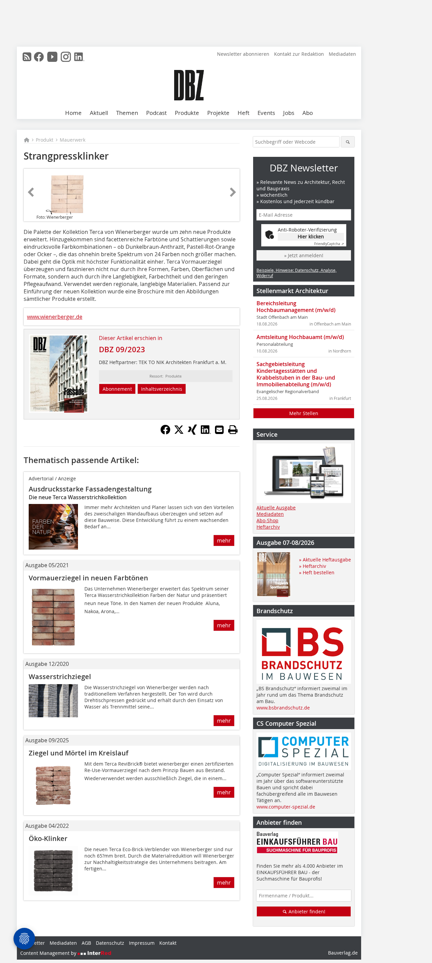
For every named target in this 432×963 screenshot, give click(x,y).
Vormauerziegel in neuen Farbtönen (88, 577)
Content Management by (49, 953)
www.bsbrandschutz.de (283, 707)
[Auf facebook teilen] (165, 432)
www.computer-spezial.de (285, 806)
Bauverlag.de (343, 952)
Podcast (156, 113)
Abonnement (117, 389)
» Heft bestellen (316, 572)
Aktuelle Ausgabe (276, 507)
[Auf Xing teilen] (192, 432)
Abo (307, 113)
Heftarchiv (268, 527)
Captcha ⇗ (329, 244)
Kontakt (168, 943)
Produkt (44, 140)
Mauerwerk (72, 140)
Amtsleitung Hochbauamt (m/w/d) (300, 337)
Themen (127, 113)
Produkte (187, 113)
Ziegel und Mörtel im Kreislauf (78, 752)
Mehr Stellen (303, 413)
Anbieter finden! (306, 911)
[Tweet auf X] (179, 432)
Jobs (288, 113)
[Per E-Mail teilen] (219, 429)
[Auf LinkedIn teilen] (206, 432)
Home (73, 113)
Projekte (218, 113)
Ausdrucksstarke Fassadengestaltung (90, 488)
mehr (224, 540)
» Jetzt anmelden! (303, 255)
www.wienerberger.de (54, 316)
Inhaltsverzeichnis (161, 389)
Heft (243, 113)
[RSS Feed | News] (27, 57)
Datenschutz (110, 943)
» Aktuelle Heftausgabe (325, 559)
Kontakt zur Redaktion (299, 54)
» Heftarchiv (312, 566)
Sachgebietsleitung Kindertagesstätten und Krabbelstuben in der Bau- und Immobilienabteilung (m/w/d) (295, 374)
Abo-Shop (267, 520)
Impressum (142, 943)
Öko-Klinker (48, 838)
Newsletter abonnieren (243, 54)
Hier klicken (311, 236)
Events (266, 113)
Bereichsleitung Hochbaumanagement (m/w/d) (295, 306)
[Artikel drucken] (233, 429)
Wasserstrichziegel (60, 676)
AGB (86, 943)
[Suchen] (347, 142)
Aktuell (99, 113)
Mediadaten (342, 54)
